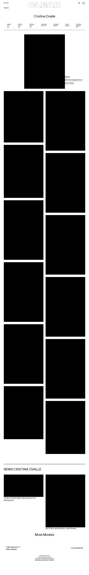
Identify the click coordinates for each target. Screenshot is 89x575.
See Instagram (64, 77)
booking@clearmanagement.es (70, 80)
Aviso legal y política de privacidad (44, 558)
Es (5, 3)
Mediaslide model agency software (44, 560)
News (61, 86)
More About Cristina (66, 83)
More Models (44, 534)
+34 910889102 (76, 548)
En (7, 3)
